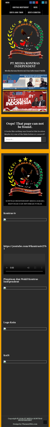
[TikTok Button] (40, 2)
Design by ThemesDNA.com (25, 424)
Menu (7, 2)
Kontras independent (21, 7)
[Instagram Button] (33, 2)
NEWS (36, 7)
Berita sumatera (34, 12)
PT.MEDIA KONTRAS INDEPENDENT (25, 64)
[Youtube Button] (37, 2)
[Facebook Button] (30, 2)
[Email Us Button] (43, 2)
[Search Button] (46, 2)
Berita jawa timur (16, 12)
